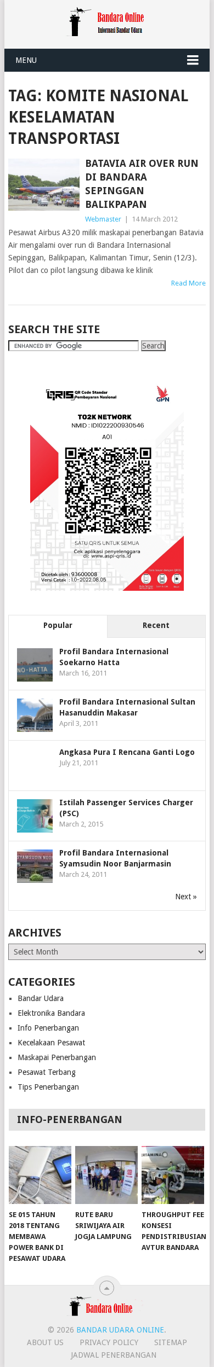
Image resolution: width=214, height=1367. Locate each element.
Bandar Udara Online (120, 1329)
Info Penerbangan (48, 1027)
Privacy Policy (109, 1342)
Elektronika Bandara (51, 1013)
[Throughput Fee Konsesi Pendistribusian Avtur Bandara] (173, 1175)
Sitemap (170, 1342)
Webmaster (103, 219)
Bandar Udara (41, 998)
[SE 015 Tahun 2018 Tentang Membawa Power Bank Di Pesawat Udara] (40, 1175)
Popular (57, 625)
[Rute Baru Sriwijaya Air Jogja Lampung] (106, 1175)
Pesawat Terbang (47, 1072)
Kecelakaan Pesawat (51, 1042)
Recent (156, 625)
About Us (45, 1342)
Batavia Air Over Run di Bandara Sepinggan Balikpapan (142, 184)
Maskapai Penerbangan (57, 1057)
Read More (188, 283)
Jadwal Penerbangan (113, 1355)
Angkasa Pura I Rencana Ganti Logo (127, 752)
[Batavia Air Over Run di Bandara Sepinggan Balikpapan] (43, 185)
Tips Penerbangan (48, 1087)
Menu (26, 60)
